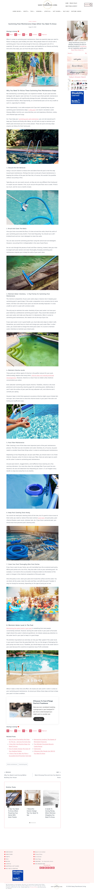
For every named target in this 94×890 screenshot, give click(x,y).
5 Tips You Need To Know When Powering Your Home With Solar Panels (13, 813)
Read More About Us (77, 50)
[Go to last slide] (8, 805)
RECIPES (8, 861)
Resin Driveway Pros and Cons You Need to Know (48, 775)
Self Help (66, 11)
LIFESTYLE (8, 863)
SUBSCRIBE (38, 861)
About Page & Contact (71, 6)
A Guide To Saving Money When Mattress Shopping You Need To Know (50, 813)
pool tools (41, 518)
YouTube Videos (76, 11)
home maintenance (12, 764)
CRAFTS (8, 856)
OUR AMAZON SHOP (40, 863)
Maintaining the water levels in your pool (19, 628)
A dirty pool (32, 110)
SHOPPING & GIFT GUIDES (12, 866)
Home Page (38, 859)
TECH (7, 859)
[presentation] (14, 798)
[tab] (29, 822)
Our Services (38, 856)
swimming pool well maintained (28, 119)
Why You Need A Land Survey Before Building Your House (15, 775)
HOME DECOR (9, 851)
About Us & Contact (40, 851)
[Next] (57, 805)
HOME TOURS (9, 854)
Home (67, 3)
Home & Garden (32, 21)
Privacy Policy (73, 3)
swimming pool (23, 764)
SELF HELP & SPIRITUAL (12, 868)
